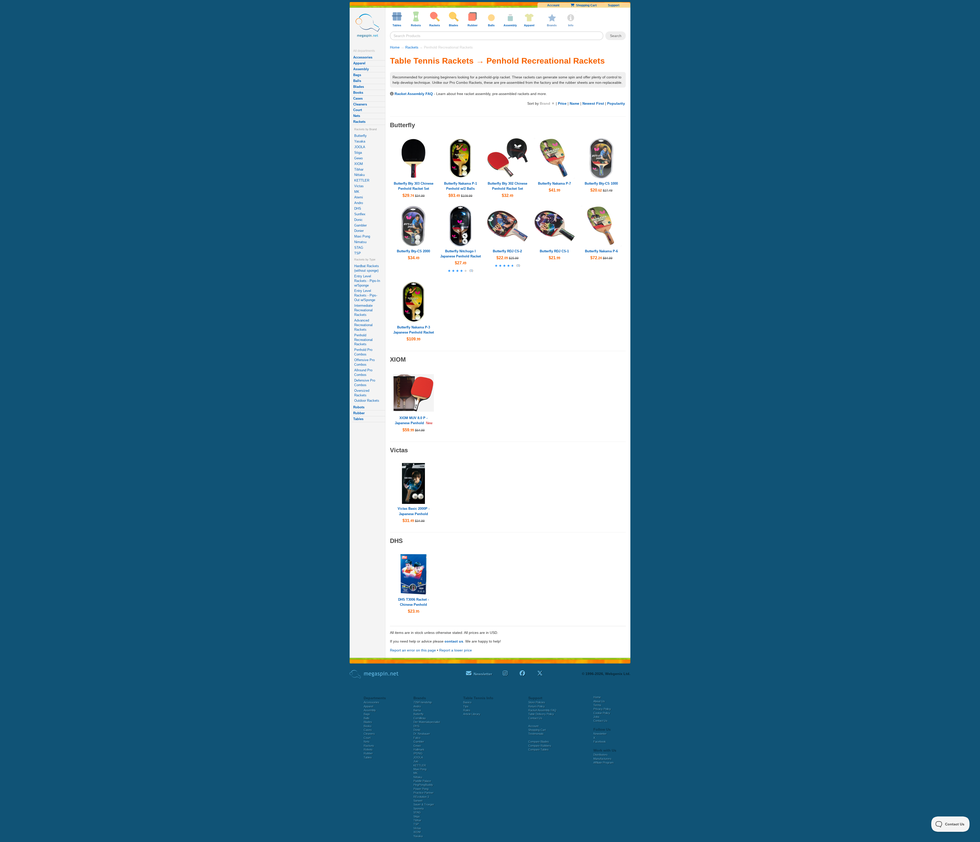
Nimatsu (360, 242)
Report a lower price (455, 650)
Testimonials (536, 733)
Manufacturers (602, 758)
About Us (599, 701)
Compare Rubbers (539, 745)
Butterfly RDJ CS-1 (554, 251)
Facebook (599, 741)
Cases (358, 98)
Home (395, 47)
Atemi (358, 197)
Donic (358, 220)
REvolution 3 (421, 796)
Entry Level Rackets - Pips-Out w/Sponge (365, 295)
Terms (597, 705)
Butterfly (360, 136)
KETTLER (361, 180)
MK (356, 192)
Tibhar (358, 169)
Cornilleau (419, 718)
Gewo (358, 158)
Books (358, 92)
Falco (416, 737)
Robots (358, 407)
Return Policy (536, 706)
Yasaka (359, 141)
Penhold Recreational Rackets (363, 339)
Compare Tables (538, 749)
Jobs (596, 716)
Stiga (358, 153)
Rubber (359, 413)
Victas (359, 186)
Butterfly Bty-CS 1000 (601, 183)
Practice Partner (423, 792)
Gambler (360, 225)
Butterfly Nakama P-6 (601, 251)
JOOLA (359, 147)
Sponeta (418, 808)
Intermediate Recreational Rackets (363, 310)
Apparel (359, 63)
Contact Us (535, 718)
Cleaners (360, 104)
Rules (466, 710)
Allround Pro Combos (363, 372)
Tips (466, 706)
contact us (454, 641)
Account (553, 5)
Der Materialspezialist (426, 722)
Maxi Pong (362, 236)
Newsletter (600, 733)
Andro (358, 203)
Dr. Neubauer (421, 733)
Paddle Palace (422, 780)
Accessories (362, 57)
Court (357, 110)
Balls (357, 81)
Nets (356, 116)
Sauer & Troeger (423, 804)
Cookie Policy (601, 713)
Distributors (600, 754)
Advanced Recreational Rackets (363, 324)
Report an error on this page (413, 650)
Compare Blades (538, 741)
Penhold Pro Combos (363, 352)
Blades (358, 87)
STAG (358, 248)
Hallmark (418, 749)
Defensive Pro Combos (364, 382)
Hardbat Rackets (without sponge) (366, 268)
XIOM (358, 164)
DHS (357, 208)
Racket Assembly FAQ (414, 94)
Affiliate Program (603, 762)
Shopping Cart (585, 5)
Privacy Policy (602, 708)
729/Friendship (422, 702)
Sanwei (417, 800)
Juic (416, 761)
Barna (417, 710)
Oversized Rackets (361, 393)
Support (613, 5)
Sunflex (359, 214)
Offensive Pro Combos (364, 362)
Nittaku (359, 175)
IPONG (418, 753)
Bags (357, 75)
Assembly (361, 69)
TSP (357, 253)
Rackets (359, 122)
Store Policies (536, 702)
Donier (359, 231)
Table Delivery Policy (541, 714)
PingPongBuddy (423, 784)
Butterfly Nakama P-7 (554, 183)
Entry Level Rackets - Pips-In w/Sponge (367, 280)
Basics (467, 702)
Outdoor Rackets (366, 400)
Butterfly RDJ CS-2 (507, 251)
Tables (358, 419)
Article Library (471, 714)
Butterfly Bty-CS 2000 (413, 251)
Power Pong (420, 788)
